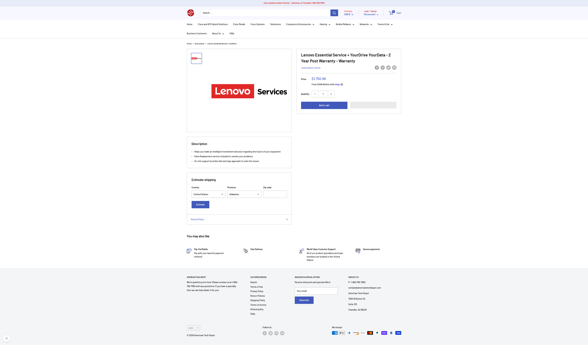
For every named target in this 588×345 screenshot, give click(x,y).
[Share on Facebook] (377, 67)
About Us (216, 33)
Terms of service (258, 305)
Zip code (267, 187)
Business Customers (197, 33)
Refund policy (257, 309)
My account (370, 14)
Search (253, 282)
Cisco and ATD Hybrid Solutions (213, 24)
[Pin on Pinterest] (383, 67)
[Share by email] (394, 67)
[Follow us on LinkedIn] (282, 333)
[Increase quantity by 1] (331, 94)
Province (231, 187)
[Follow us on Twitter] (270, 333)
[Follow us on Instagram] (276, 333)
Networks (364, 24)
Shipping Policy (257, 300)
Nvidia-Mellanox (343, 24)
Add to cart (324, 105)
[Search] (334, 12)
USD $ (190, 328)
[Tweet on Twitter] (388, 67)
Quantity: (305, 94)
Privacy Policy (256, 291)
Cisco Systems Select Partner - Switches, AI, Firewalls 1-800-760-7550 (294, 3)
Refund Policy (197, 219)
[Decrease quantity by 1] (315, 94)
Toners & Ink (383, 24)
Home (189, 24)
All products (199, 44)
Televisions (275, 24)
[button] (373, 105)
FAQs (232, 33)
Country (195, 187)
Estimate (200, 204)
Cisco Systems (258, 24)
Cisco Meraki (239, 24)
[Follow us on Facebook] (265, 333)
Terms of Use (256, 287)
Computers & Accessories (298, 24)
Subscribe (304, 300)
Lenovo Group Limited (310, 68)
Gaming (323, 24)
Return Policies (257, 296)
